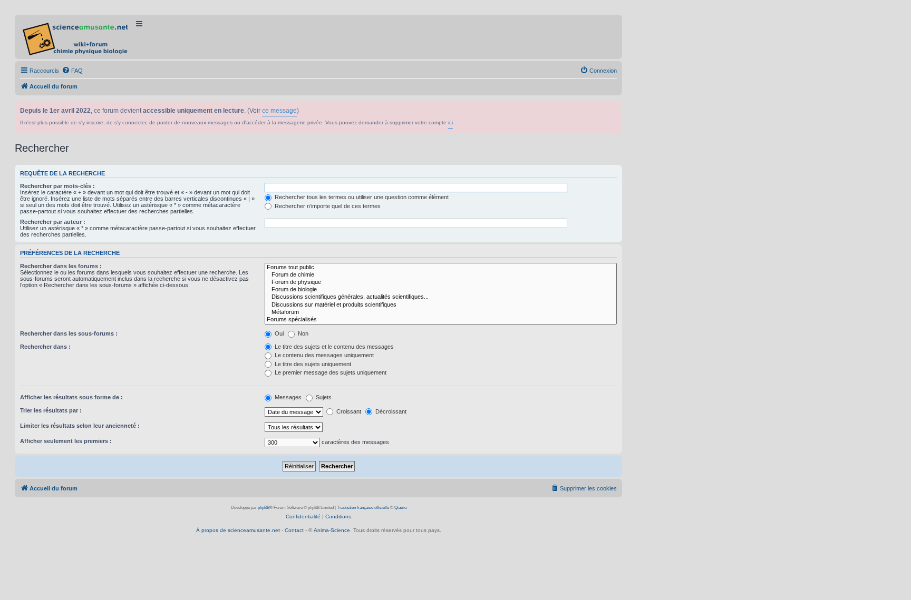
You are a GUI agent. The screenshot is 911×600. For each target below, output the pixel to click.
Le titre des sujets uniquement (312, 364)
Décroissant (390, 411)
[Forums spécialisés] (441, 319)
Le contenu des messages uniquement (323, 355)
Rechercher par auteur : (52, 222)
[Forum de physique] (441, 282)
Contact (294, 530)
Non (302, 333)
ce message (279, 110)
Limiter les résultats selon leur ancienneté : (80, 425)
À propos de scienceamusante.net (238, 530)
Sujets (323, 397)
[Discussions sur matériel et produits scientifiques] (441, 305)
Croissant (348, 411)
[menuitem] (72, 70)
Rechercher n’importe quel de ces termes (327, 206)
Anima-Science (332, 530)
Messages (287, 397)
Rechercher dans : (45, 346)
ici (450, 122)
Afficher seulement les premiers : (66, 441)
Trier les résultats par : (51, 410)
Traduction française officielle (363, 507)
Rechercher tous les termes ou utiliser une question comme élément (361, 197)
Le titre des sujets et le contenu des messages (333, 346)
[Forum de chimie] (441, 275)
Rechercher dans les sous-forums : (69, 333)
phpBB (263, 507)
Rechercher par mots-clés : (57, 186)
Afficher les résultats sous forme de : (71, 397)
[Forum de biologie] (441, 289)
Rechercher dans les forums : (61, 266)
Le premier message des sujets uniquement (329, 372)
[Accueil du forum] (76, 36)
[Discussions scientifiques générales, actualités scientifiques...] (441, 297)
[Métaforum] (441, 312)
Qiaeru (400, 507)
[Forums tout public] (441, 267)
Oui (278, 333)
